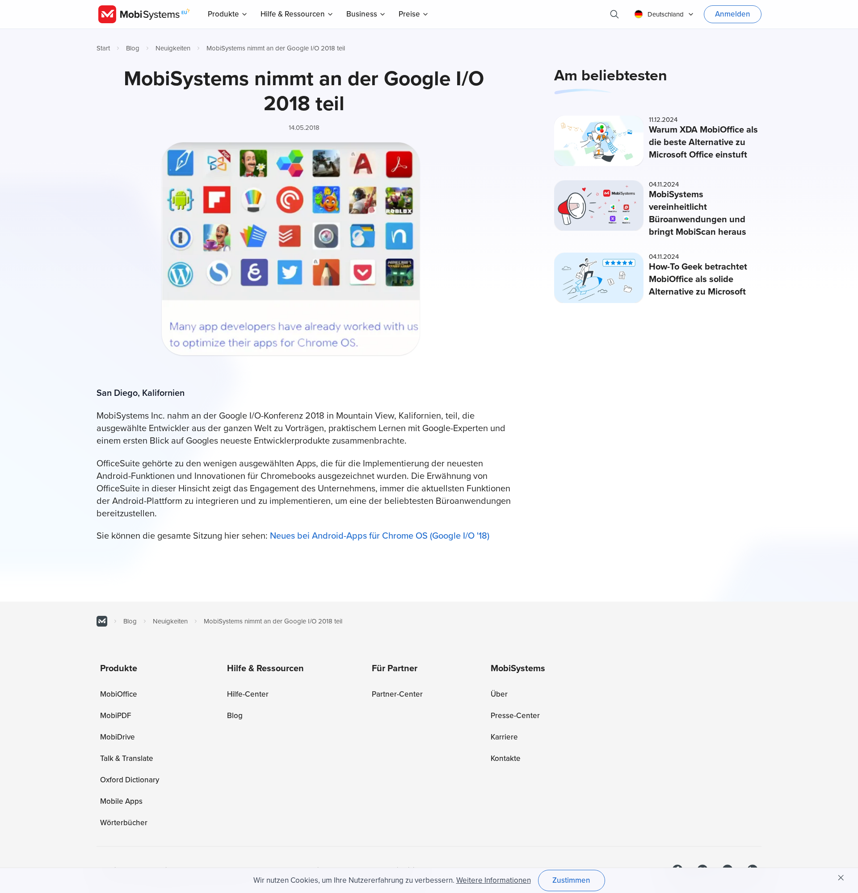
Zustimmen (571, 880)
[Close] (841, 878)
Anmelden (732, 14)
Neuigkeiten (173, 48)
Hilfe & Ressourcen (293, 14)
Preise (409, 14)
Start (103, 48)
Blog (132, 48)
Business (361, 14)
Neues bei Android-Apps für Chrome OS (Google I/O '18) (379, 536)
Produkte (223, 14)
